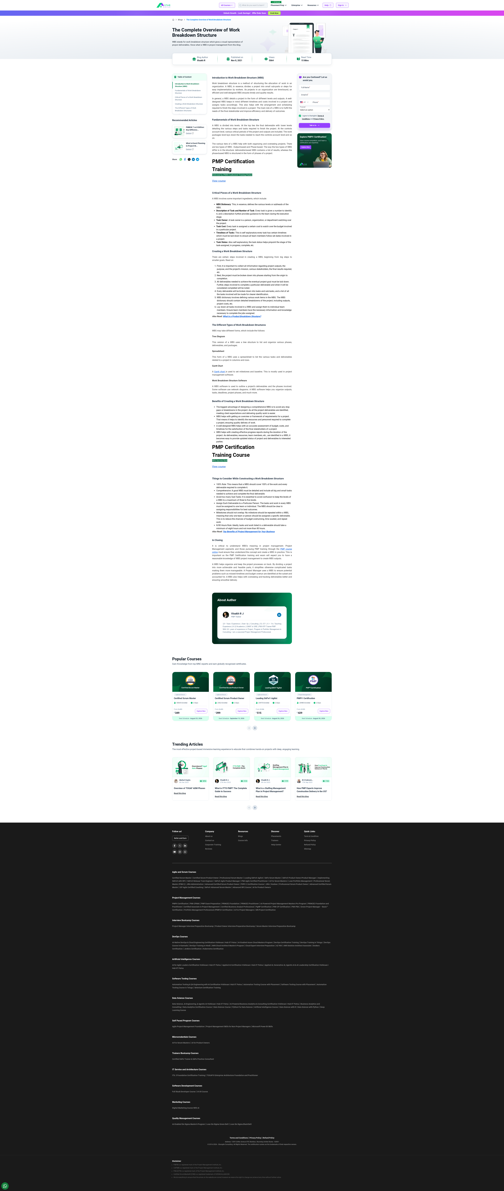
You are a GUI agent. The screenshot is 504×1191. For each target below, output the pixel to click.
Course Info (243, 840)
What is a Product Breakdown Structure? (242, 316)
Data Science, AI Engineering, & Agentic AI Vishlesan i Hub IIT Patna (200, 1004)
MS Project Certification (266, 910)
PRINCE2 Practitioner (250, 904)
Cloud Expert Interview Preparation (260, 946)
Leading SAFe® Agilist (266, 698)
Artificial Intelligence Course (266, 1007)
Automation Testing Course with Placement (261, 984)
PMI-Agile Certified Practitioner (255, 881)
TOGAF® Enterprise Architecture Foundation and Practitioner (232, 1075)
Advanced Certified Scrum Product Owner (222, 884)
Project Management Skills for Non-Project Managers (228, 1026)
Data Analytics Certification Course (197, 1007)
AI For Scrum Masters (278, 881)
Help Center (276, 845)
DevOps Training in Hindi (200, 946)
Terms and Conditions (239, 1138)
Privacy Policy (310, 840)
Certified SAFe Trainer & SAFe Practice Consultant (193, 1059)
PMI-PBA (295, 907)
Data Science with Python (308, 1007)
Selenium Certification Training (208, 988)
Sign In (341, 5)
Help (327, 5)
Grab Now (274, 13)
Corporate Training (213, 845)
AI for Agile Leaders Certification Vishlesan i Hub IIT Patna (196, 965)
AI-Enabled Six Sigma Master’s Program (188, 1124)
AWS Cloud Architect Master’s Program (228, 946)
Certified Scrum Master (185, 698)
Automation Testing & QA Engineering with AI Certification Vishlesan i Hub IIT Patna (207, 984)
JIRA (268, 884)
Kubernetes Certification (213, 949)
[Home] (173, 20)
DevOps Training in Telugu (311, 942)
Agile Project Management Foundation (188, 1026)
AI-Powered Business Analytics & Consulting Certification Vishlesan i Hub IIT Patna (264, 1004)
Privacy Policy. (318, 119)
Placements (276, 836)
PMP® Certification (306, 698)
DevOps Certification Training (286, 942)
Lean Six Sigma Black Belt (241, 1124)
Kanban (274, 884)
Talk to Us (312, 125)
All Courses (225, 5)
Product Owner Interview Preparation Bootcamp (235, 926)
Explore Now (305, 147)
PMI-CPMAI (195, 904)
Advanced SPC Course (242, 887)
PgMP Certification (263, 907)
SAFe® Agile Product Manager (227, 881)
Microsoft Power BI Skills (262, 1026)
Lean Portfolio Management (300, 881)
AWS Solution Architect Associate (297, 946)
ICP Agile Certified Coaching (191, 887)
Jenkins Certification (192, 949)
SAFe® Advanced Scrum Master (218, 887)
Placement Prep (277, 5)
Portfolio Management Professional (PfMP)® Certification (208, 910)
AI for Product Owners (262, 887)
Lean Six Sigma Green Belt (217, 1124)
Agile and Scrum (180, 694)
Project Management (304, 694)
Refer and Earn (180, 838)
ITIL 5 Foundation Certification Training (188, 1075)
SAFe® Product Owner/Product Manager (299, 878)
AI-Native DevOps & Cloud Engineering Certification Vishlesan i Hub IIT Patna (204, 942)
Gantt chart (220, 371)
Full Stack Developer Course (184, 1092)
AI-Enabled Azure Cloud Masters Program (255, 942)
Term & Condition (311, 836)
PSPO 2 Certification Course (252, 884)
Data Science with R (288, 1007)
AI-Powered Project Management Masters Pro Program (283, 904)
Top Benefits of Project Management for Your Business (249, 531)
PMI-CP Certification (281, 907)
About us (208, 836)
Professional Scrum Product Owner (293, 884)
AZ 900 (279, 946)
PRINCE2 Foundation (230, 904)
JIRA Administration (195, 884)
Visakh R (201, 60)
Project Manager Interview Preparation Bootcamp (193, 926)
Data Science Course (222, 1007)
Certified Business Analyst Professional (237, 907)
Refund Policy (310, 845)
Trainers (274, 840)
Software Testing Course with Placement (298, 984)
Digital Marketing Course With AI (185, 1108)
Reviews (208, 849)
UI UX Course (202, 1092)
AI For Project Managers (244, 910)
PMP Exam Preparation (210, 904)
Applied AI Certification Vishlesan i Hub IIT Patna (242, 965)
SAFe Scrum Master (273, 878)
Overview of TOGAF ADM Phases (189, 788)
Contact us (209, 840)
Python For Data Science (242, 1007)
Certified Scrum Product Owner (229, 698)
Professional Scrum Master (231, 878)
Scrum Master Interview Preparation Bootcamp (275, 926)
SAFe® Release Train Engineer (200, 881)
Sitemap (307, 849)
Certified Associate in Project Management (202, 907)
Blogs (180, 20)
